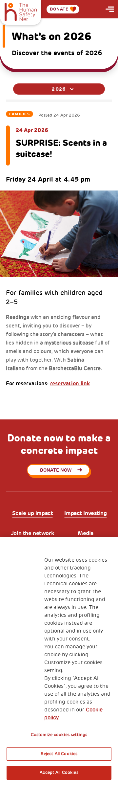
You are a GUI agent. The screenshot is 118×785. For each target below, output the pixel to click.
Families (19, 114)
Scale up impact (32, 513)
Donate (59, 9)
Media (85, 533)
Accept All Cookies (59, 772)
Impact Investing (85, 513)
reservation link (70, 383)
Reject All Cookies (59, 753)
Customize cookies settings (59, 734)
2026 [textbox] (59, 89)
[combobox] (59, 89)
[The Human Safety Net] (21, 11)
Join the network (32, 533)
